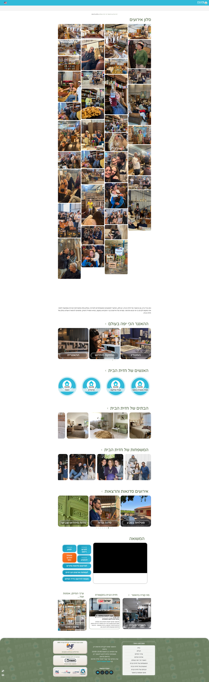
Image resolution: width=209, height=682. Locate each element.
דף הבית (115, 14)
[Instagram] (107, 672)
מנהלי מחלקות (116, 390)
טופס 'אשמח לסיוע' (103, 661)
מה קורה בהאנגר (140, 595)
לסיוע (69, 548)
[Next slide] (119, 614)
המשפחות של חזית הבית (126, 449)
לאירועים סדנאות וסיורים (77, 566)
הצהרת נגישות (104, 669)
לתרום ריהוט (84, 549)
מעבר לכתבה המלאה (105, 616)
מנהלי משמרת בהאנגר (140, 390)
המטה (67, 390)
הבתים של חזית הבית (129, 408)
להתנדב (84, 558)
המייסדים (91, 390)
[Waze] (102, 672)
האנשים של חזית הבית (128, 370)
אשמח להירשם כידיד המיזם (77, 579)
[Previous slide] (90, 614)
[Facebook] (111, 672)
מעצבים (64, 652)
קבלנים (70, 652)
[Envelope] (98, 672)
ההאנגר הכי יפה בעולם (105, 14)
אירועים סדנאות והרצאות (126, 491)
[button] (139, 30)
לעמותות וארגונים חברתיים (77, 572)
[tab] (108, 600)
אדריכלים (76, 652)
